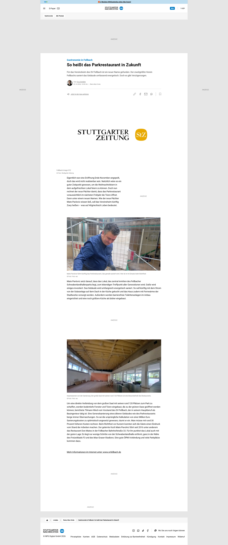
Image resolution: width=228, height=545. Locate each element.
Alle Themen (60, 16)
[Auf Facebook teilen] (140, 94)
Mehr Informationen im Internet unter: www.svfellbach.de (94, 452)
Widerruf (181, 537)
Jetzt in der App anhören (80, 94)
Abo (172, 8)
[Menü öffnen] (44, 8)
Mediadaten (114, 537)
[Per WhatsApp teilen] (151, 94)
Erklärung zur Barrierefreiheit (133, 537)
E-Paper (52, 8)
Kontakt (161, 537)
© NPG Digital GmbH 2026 (54, 536)
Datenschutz (102, 537)
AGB (93, 537)
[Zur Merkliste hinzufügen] (159, 94)
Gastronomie (49, 16)
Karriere (86, 537)
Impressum (171, 537)
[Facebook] (148, 530)
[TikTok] (143, 530)
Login (183, 8)
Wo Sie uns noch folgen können (171, 530)
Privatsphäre (76, 537)
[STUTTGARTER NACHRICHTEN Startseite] (114, 8)
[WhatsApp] (138, 530)
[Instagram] (133, 530)
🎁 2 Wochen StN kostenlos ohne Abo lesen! (114, 2)
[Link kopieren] (134, 94)
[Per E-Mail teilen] (146, 94)
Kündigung (151, 537)
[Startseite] (47, 520)
